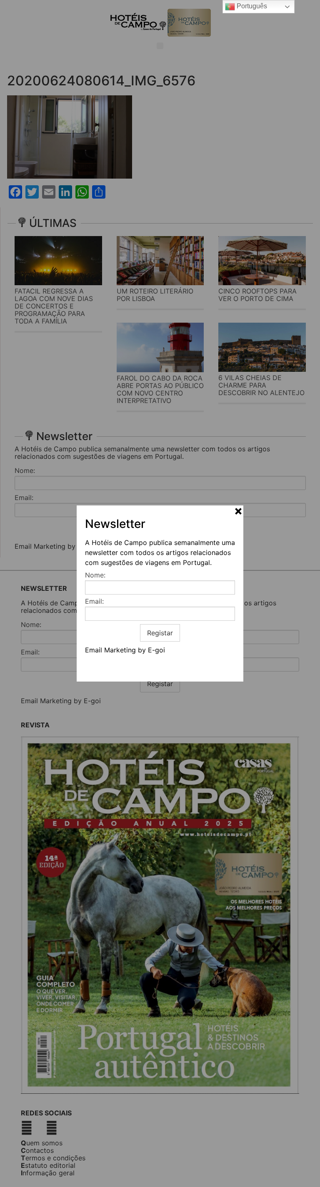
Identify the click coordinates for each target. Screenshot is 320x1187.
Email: (94, 601)
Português (251, 6)
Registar (160, 633)
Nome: (95, 575)
